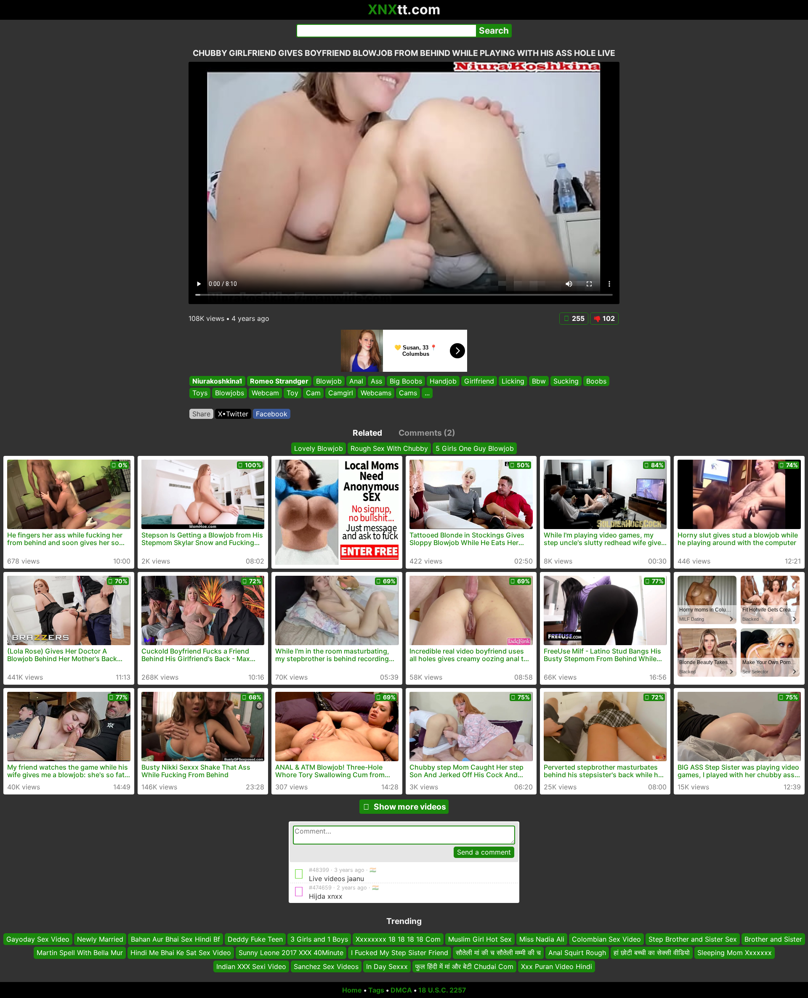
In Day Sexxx (387, 966)
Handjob (443, 381)
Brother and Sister (773, 939)
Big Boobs (406, 381)
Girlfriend (479, 381)
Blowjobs (229, 393)
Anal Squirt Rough (577, 952)
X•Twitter (233, 414)
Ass (376, 381)
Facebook (271, 414)
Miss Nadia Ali (541, 939)
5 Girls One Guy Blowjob (475, 448)
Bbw (539, 381)
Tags (376, 990)
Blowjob (329, 381)
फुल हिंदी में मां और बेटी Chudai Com (464, 966)
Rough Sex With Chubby (389, 448)
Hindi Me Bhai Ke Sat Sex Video (180, 952)
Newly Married (100, 939)
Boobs (596, 381)
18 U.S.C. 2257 (442, 990)
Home (352, 990)
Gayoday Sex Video (37, 939)
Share (201, 414)
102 (609, 318)
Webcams (376, 393)
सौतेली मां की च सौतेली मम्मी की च (498, 952)
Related (367, 433)
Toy (292, 393)
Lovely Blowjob (318, 448)
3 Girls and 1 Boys (319, 939)
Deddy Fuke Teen (255, 939)
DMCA (401, 990)
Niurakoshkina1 (217, 381)
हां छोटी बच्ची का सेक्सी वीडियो (652, 952)
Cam (313, 393)
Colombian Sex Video (606, 939)
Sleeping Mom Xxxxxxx (734, 952)
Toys (199, 393)
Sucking (566, 381)
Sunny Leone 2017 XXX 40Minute (291, 952)
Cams (408, 393)
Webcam (265, 393)
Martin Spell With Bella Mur (80, 952)
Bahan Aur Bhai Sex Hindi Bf (175, 939)
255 (578, 318)
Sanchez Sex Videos (326, 966)
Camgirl (340, 393)
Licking (513, 381)
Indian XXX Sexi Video (251, 966)
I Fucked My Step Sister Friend (399, 952)
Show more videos (410, 807)
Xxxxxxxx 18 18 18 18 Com (398, 939)
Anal (356, 381)
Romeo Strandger (279, 381)
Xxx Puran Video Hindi (556, 966)
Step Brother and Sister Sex (693, 939)
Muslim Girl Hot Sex (480, 939)
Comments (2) (427, 433)
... (427, 393)
